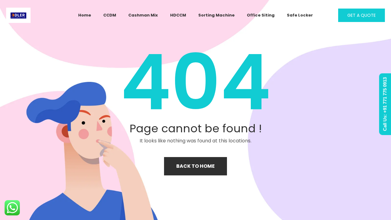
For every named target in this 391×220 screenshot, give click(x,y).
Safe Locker (300, 15)
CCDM (109, 15)
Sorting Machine (216, 15)
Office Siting (261, 15)
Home (84, 15)
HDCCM (178, 15)
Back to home (195, 166)
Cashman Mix (143, 15)
